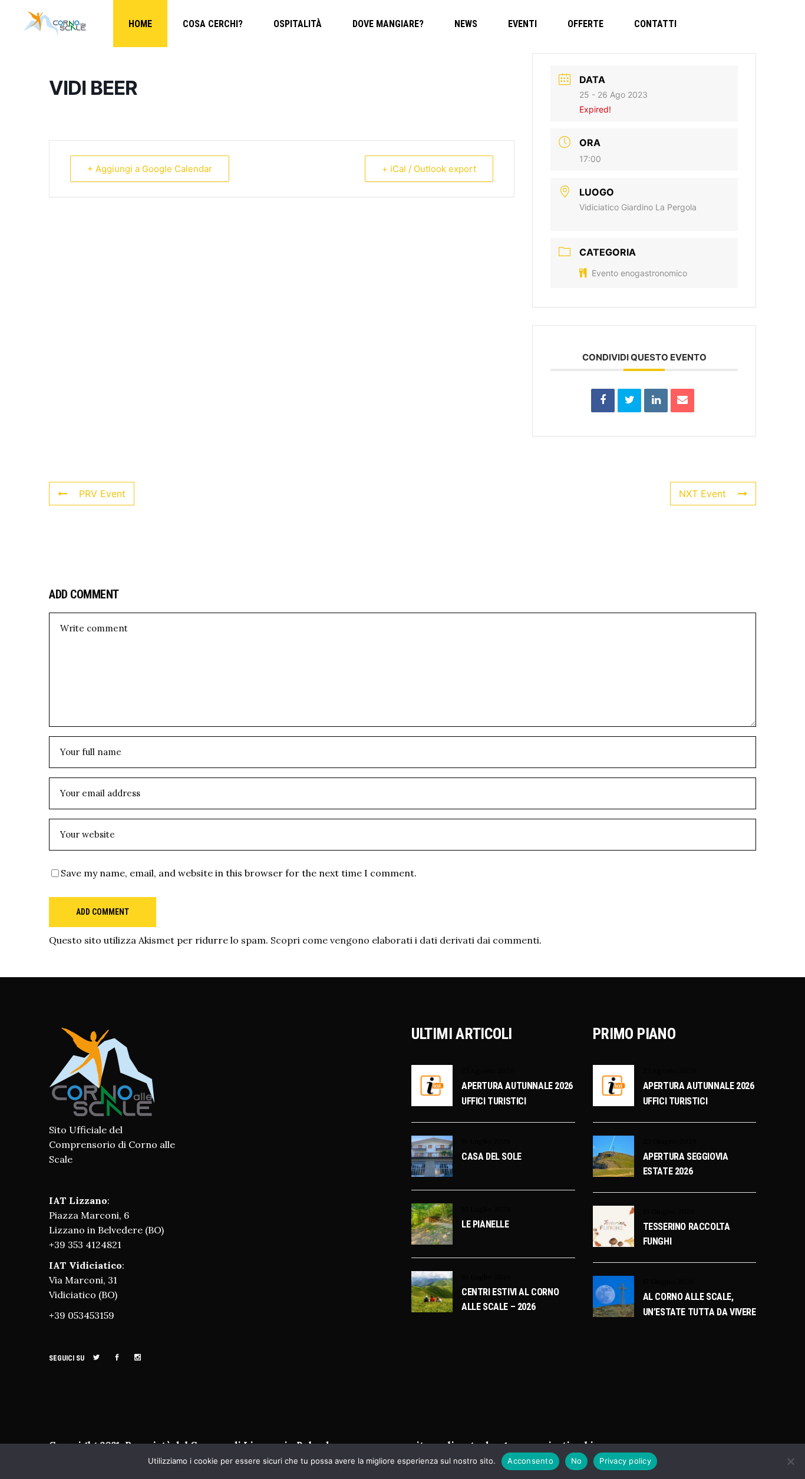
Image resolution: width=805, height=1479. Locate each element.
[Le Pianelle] (432, 1224)
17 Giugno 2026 (668, 1281)
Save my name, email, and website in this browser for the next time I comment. (239, 873)
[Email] (682, 400)
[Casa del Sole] (432, 1156)
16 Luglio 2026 (485, 1141)
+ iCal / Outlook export (429, 168)
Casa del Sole (491, 1156)
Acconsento (530, 1460)
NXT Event (702, 493)
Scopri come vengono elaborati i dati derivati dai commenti (404, 940)
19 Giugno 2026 (669, 1211)
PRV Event (102, 493)
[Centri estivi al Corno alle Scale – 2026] (432, 1291)
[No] (790, 1461)
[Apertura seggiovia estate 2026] (613, 1156)
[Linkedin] (656, 400)
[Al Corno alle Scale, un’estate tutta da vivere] (613, 1296)
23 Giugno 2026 (670, 1141)
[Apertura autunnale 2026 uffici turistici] (432, 1085)
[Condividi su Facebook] (603, 400)
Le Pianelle (485, 1224)
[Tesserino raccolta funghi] (613, 1226)
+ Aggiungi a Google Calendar (149, 168)
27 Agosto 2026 (487, 1070)
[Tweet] (629, 400)
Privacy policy (625, 1460)
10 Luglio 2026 (486, 1209)
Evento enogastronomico (639, 273)
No (576, 1460)
